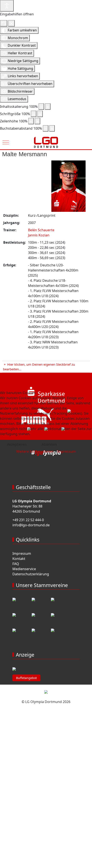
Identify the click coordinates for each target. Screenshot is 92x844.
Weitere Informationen (34, 451)
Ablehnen (49, 444)
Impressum (66, 451)
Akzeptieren (17, 444)
